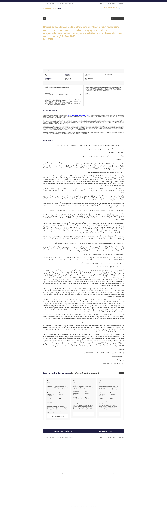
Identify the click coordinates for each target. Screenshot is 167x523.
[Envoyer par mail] (115, 18)
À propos (102, 3)
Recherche (45, 3)
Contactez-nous (120, 3)
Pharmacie (75, 407)
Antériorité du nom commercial (108, 409)
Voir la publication (57, 416)
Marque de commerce (61, 409)
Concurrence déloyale (64, 87)
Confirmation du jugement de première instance (102, 89)
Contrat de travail (88, 89)
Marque (106, 401)
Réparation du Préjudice (78, 406)
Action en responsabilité (82, 409)
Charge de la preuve (55, 412)
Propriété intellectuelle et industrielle (52, 87)
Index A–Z (52, 3)
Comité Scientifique (110, 3)
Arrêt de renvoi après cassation (102, 90)
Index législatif (69, 3)
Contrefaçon (49, 402)
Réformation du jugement (112, 405)
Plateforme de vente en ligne (61, 408)
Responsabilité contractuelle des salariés (93, 87)
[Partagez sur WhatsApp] (112, 18)
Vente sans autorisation (52, 406)
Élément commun (106, 407)
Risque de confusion (103, 405)
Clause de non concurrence (90, 90)
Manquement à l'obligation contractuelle (110, 87)
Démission (96, 88)
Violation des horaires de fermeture (80, 405)
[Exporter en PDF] (119, 18)
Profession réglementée (87, 406)
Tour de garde (90, 405)
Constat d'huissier (89, 407)
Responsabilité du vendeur (52, 407)
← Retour (44, 19)
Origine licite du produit (52, 409)
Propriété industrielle (62, 407)
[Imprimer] (122, 18)
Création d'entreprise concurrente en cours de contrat (109, 88)
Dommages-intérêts (82, 407)
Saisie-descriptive (60, 406)
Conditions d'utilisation (93, 506)
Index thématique (60, 3)
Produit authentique (51, 408)
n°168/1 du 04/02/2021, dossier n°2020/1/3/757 (78, 115)
